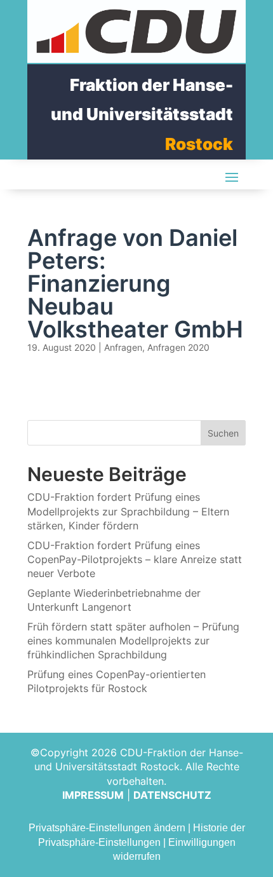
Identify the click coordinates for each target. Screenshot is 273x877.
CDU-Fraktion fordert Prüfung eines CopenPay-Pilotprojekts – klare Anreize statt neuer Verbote (134, 559)
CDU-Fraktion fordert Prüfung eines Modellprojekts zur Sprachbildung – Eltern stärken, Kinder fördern (128, 511)
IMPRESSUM (93, 795)
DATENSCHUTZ (172, 795)
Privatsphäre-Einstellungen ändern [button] (107, 827)
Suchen (223, 433)
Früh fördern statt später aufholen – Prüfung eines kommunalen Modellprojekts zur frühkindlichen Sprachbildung (133, 641)
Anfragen (123, 347)
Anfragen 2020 (178, 347)
